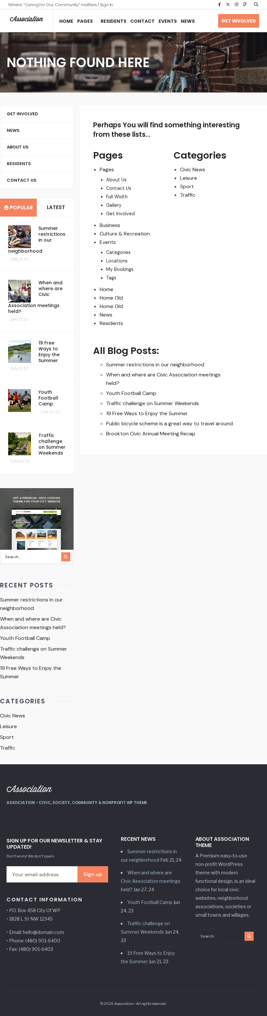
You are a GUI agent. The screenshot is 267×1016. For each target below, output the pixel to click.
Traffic (187, 194)
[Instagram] (236, 4)
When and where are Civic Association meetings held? (150, 881)
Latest (55, 207)
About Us (116, 180)
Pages (85, 21)
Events (168, 21)
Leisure (188, 178)
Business (110, 225)
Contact (142, 21)
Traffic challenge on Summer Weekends (152, 403)
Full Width (117, 197)
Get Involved (238, 21)
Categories (118, 252)
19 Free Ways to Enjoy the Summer (147, 413)
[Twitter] (228, 4)
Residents (113, 21)
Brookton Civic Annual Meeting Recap (150, 433)
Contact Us (118, 188)
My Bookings (120, 269)
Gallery (113, 205)
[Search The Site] (257, 4)
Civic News (192, 169)
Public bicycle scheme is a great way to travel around (169, 423)
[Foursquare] (245, 4)
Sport (187, 186)
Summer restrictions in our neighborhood (155, 364)
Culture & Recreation (125, 233)
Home (66, 21)
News (188, 21)
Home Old (111, 297)
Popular (20, 207)
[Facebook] (219, 4)
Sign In (106, 5)
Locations (117, 261)
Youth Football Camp (131, 393)
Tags (111, 278)
